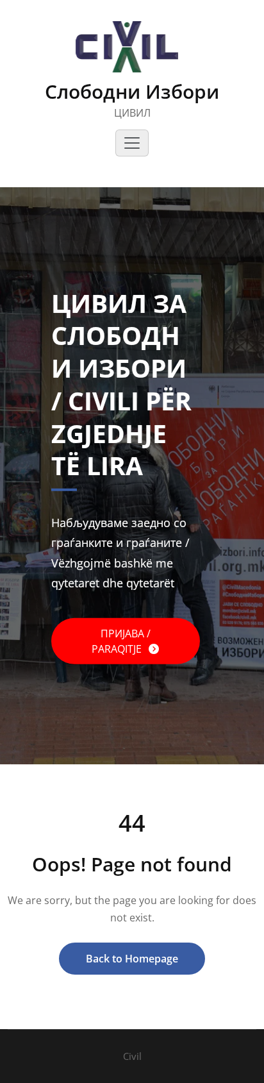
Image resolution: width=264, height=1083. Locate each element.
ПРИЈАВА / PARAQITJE (121, 641)
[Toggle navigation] (132, 143)
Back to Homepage (132, 959)
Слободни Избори (132, 91)
